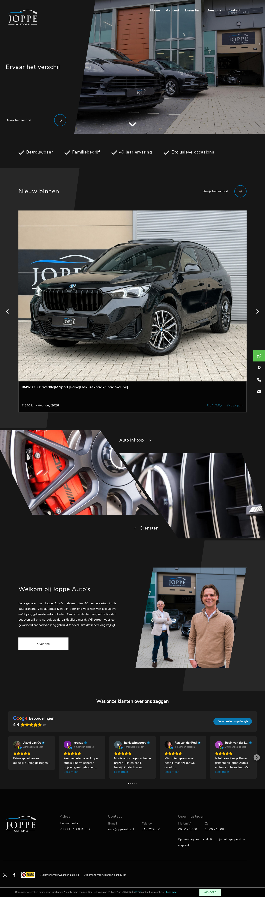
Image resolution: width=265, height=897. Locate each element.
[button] (8, 757)
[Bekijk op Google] (17, 745)
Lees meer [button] (71, 772)
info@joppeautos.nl (121, 829)
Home (155, 10)
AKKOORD (210, 892)
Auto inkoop (132, 440)
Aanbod (172, 10)
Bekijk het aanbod (18, 120)
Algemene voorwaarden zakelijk (60, 875)
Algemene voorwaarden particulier (105, 875)
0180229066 (151, 829)
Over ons (214, 10)
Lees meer (172, 892)
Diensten (193, 10)
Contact (234, 10)
